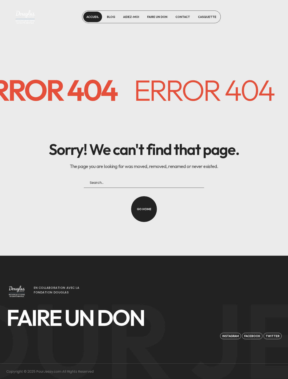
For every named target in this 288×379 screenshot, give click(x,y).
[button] (259, 17)
